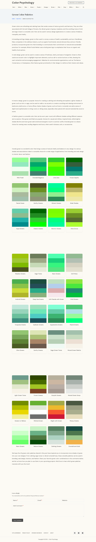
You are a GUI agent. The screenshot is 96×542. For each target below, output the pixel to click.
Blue (26, 7)
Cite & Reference (16, 533)
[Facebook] (74, 533)
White (71, 7)
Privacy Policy (26, 533)
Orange (46, 7)
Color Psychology (23, 2)
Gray (65, 7)
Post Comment (18, 520)
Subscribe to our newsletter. (76, 2)
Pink (59, 7)
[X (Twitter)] (78, 533)
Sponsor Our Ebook (37, 533)
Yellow (19, 7)
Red (14, 7)
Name (15, 500)
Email (40, 500)
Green (32, 7)
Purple (39, 7)
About (52, 533)
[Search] (83, 7)
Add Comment (18, 506)
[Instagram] (82, 533)
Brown (53, 7)
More (77, 7)
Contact (46, 533)
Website (64, 500)
